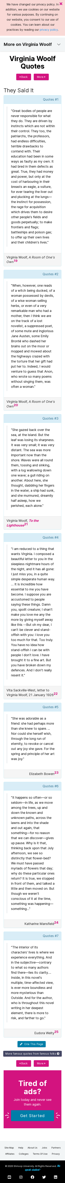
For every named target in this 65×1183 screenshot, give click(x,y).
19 (16, 261)
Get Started (32, 1115)
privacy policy (49, 29)
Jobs (44, 1147)
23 (56, 772)
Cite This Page (33, 1044)
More (41, 76)
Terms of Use (40, 1153)
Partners (56, 1147)
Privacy (56, 1153)
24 (56, 922)
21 (26, 524)
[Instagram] (21, 1177)
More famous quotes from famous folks (31, 1053)
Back (24, 76)
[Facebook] (32, 1177)
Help (20, 1147)
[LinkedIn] (55, 1177)
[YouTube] (9, 1177)
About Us (32, 1147)
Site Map (9, 1147)
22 (56, 694)
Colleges (24, 1153)
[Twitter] (44, 1177)
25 (56, 1032)
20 (16, 405)
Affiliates (9, 1153)
